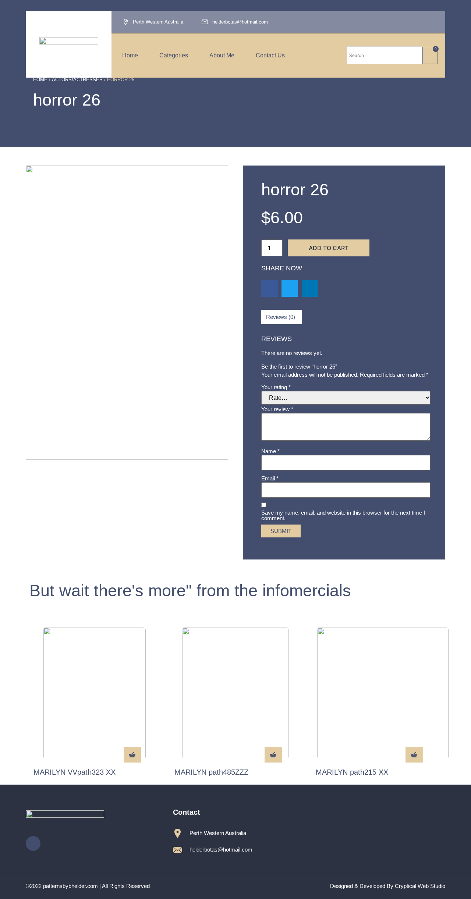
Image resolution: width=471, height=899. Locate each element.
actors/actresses (77, 79)
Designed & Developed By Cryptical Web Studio (387, 886)
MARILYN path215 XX (352, 772)
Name (270, 451)
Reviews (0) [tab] (280, 317)
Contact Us (270, 55)
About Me (221, 55)
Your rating (276, 387)
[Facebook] (431, 22)
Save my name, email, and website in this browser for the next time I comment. (343, 515)
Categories (173, 55)
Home (130, 55)
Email (270, 478)
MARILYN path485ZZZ (211, 772)
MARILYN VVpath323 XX (74, 772)
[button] (269, 288)
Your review (277, 409)
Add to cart (328, 248)
